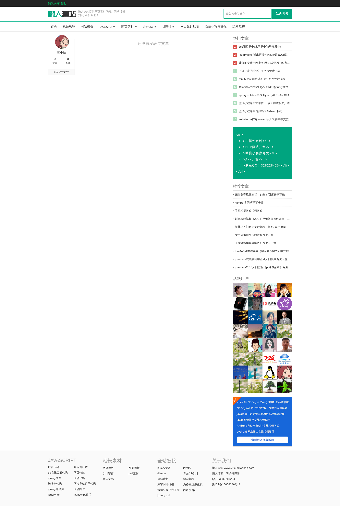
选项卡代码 (55, 483)
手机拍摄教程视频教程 (248, 210)
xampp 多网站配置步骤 (249, 202)
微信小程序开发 (216, 26)
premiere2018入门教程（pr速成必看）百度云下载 (263, 267)
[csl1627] (255, 372)
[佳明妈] (240, 290)
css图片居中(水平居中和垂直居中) (260, 46)
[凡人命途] (240, 317)
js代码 (187, 467)
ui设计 (167, 26)
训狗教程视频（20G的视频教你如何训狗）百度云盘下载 (263, 218)
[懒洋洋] (269, 331)
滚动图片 (79, 489)
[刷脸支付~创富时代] (255, 386)
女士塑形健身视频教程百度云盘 (254, 234)
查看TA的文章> (61, 72)
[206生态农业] (269, 359)
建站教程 (238, 26)
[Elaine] (240, 359)
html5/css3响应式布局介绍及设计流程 (262, 78)
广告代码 (53, 467)
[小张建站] (284, 386)
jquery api (54, 494)
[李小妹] (284, 372)
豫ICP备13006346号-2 (226, 484)
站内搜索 (282, 13)
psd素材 (133, 473)
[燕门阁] (269, 372)
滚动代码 (79, 478)
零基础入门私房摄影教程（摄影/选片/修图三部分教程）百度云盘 (263, 226)
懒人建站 (217, 467)
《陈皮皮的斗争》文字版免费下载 (259, 70)
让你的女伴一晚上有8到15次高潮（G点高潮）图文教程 (265, 62)
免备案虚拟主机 (192, 484)
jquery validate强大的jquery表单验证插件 (264, 95)
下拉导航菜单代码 (85, 483)
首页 (54, 26)
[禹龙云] (240, 303)
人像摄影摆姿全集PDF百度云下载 (255, 243)
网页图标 (134, 467)
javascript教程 (82, 494)
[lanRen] (255, 359)
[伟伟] (240, 345)
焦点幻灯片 (81, 467)
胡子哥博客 (233, 473)
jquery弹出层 (56, 489)
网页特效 (79, 472)
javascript (105, 26)
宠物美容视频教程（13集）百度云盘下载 (260, 194)
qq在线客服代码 (58, 472)
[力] (255, 331)
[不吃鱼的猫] (255, 290)
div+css (148, 26)
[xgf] (284, 345)
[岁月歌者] (269, 290)
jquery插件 (54, 478)
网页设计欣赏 (189, 26)
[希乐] (255, 345)
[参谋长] (240, 331)
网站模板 (87, 26)
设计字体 (108, 473)
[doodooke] (269, 303)
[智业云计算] (255, 317)
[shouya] (240, 372)
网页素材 (127, 26)
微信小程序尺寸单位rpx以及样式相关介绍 (264, 103)
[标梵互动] (269, 345)
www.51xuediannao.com (239, 467)
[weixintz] (284, 331)
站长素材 (112, 460)
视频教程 (69, 26)
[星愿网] (284, 303)
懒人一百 (62, 14)
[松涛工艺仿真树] (269, 386)
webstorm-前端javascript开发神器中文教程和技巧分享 (265, 119)
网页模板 (108, 467)
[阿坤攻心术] (284, 317)
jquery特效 (164, 467)
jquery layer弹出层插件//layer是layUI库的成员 (265, 54)
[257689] (284, 359)
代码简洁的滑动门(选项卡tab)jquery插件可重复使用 (265, 87)
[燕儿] (269, 317)
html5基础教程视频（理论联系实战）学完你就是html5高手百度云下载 (263, 251)
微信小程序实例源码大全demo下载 (260, 111)
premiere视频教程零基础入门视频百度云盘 (261, 259)
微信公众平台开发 (168, 489)
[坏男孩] (255, 303)
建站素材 (162, 478)
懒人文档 (108, 478)
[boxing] (240, 386)
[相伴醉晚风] (284, 290)
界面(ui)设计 (190, 473)
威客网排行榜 (165, 484)
